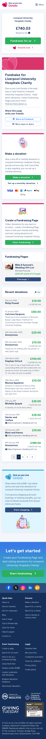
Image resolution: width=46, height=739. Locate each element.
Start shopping (21, 510)
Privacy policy (30, 665)
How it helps (7, 619)
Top (38, 292)
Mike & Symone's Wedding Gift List (24, 266)
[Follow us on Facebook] (8, 589)
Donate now (24, 47)
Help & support (8, 632)
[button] (29, 33)
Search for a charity (33, 606)
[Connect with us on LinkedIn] (30, 589)
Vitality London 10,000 (11, 668)
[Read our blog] (37, 589)
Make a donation (21, 177)
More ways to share (24, 124)
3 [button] (27, 457)
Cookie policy (30, 669)
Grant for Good (8, 627)
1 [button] (19, 457)
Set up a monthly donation (21, 183)
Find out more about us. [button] (16, 103)
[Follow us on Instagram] (23, 589)
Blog (4, 615)
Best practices (31, 653)
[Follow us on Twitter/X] (15, 589)
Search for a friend (32, 611)
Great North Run (8, 664)
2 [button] (22, 457)
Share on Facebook (25, 119)
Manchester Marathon (11, 686)
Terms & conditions (33, 661)
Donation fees (31, 648)
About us (5, 602)
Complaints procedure (34, 657)
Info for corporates (9, 611)
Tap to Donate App (10, 623)
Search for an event (10, 653)
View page (22, 279)
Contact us (6, 636)
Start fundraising (22, 242)
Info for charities (9, 606)
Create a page (8, 648)
